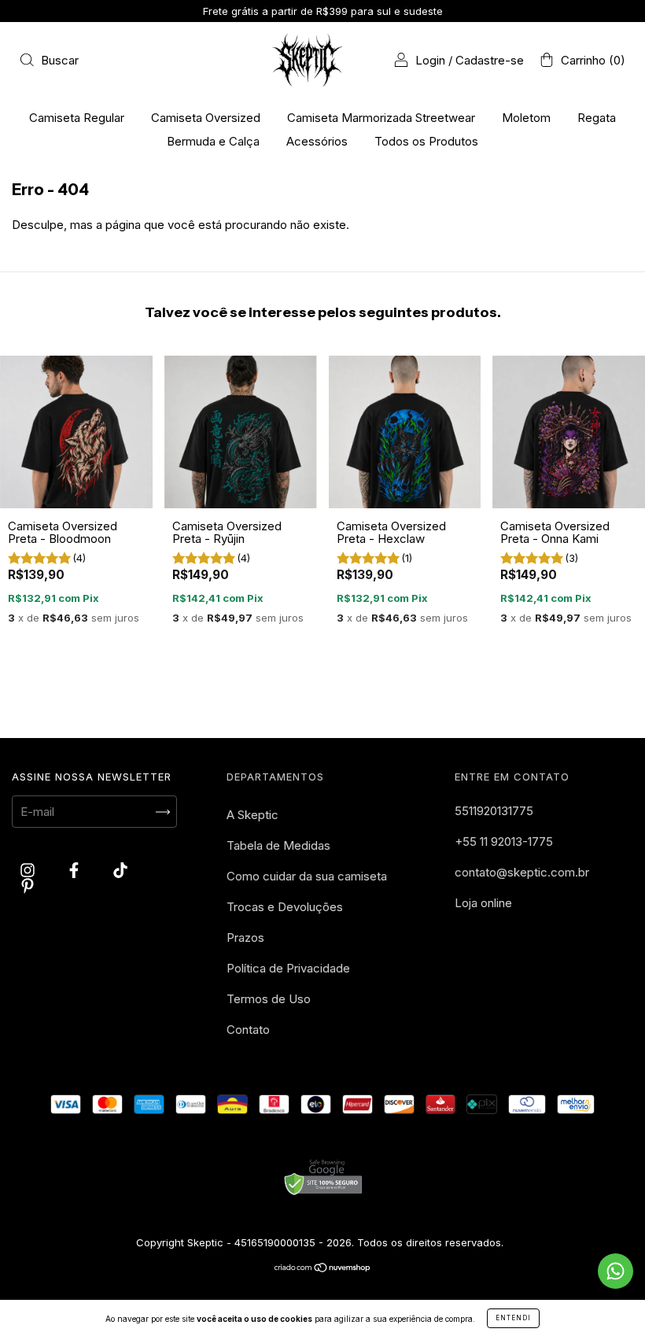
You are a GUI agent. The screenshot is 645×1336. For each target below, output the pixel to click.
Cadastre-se (489, 60)
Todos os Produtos (426, 141)
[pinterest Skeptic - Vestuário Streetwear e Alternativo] (27, 885)
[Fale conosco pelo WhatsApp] (615, 1271)
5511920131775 (494, 810)
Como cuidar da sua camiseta (307, 876)
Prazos (245, 937)
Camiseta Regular (76, 117)
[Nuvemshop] (323, 1268)
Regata (596, 117)
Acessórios (317, 141)
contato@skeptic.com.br (522, 872)
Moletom (526, 117)
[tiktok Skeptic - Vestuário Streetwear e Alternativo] (120, 870)
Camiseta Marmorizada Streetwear (381, 117)
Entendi (513, 1318)
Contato (248, 1029)
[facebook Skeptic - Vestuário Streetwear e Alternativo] (75, 870)
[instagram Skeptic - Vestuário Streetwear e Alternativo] (29, 870)
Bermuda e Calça (213, 141)
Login (430, 60)
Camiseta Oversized (205, 117)
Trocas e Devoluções (285, 906)
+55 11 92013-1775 (504, 841)
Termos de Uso (269, 998)
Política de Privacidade (288, 968)
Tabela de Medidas (278, 845)
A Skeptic (252, 814)
